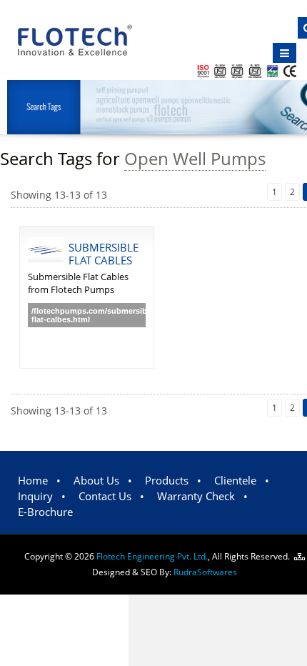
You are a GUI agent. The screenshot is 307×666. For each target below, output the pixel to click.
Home (33, 480)
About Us (96, 480)
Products (166, 480)
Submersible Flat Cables (104, 253)
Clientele (235, 480)
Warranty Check (196, 496)
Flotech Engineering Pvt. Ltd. (152, 556)
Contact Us (105, 496)
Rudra (205, 572)
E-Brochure (45, 512)
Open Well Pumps (195, 158)
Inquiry (35, 496)
